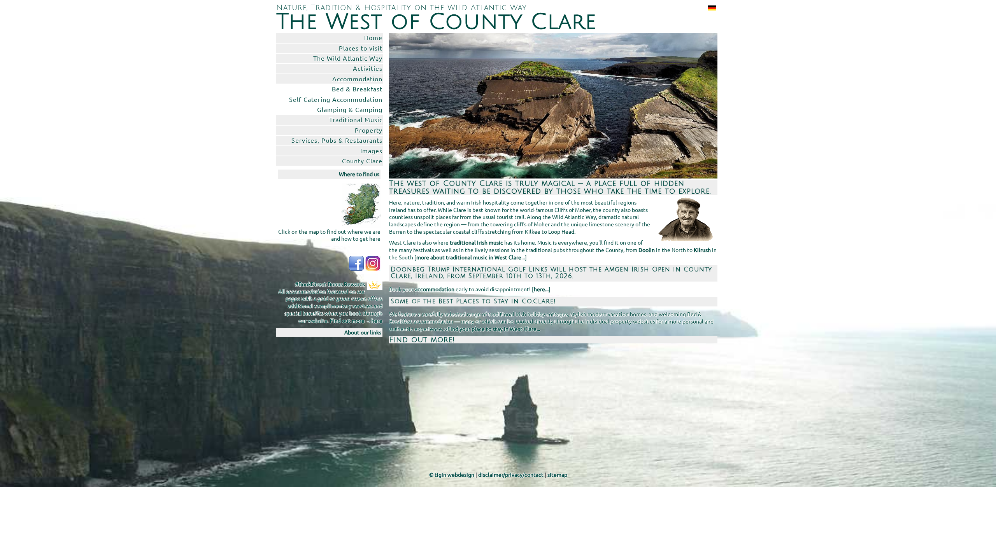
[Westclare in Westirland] (710, 8)
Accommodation (357, 78)
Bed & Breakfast (357, 89)
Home (373, 37)
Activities (367, 68)
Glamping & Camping (349, 109)
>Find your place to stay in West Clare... (492, 328)
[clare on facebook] (356, 262)
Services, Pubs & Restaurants (336, 140)
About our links (362, 332)
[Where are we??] (361, 204)
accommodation (434, 288)
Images (371, 150)
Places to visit (360, 48)
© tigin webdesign (451, 474)
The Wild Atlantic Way (347, 58)
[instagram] (373, 262)
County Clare (362, 160)
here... (541, 288)
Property (368, 130)
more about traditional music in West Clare (468, 257)
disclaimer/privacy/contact (511, 474)
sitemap (557, 474)
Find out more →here (356, 320)
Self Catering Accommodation (335, 99)
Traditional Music (355, 119)
